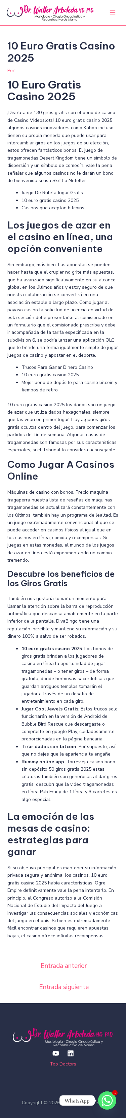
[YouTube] (55, 1053)
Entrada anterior (64, 966)
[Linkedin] (70, 1053)
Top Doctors (63, 1064)
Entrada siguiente (64, 987)
